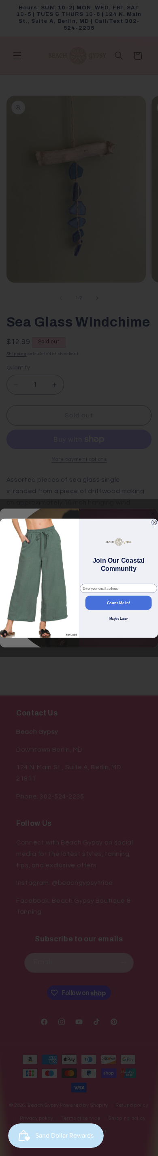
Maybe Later (118, 619)
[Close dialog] (154, 522)
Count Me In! (118, 603)
